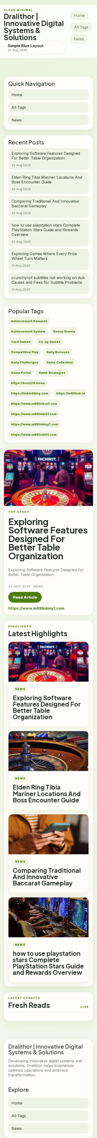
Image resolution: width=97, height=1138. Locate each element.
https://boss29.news (28, 383)
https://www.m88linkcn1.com (34, 403)
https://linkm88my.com (29, 393)
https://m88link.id (70, 393)
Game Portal (21, 372)
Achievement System (28, 331)
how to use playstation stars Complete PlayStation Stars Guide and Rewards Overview (48, 962)
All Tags (81, 27)
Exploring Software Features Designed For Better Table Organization (47, 707)
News (79, 39)
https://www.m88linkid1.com (34, 414)
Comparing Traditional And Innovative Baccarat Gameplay (47, 876)
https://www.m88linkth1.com (34, 434)
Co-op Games (50, 342)
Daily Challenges (24, 362)
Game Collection (59, 362)
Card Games (21, 342)
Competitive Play (24, 352)
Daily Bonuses (57, 352)
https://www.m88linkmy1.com (34, 424)
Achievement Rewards (29, 321)
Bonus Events (64, 331)
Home (79, 15)
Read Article (25, 597)
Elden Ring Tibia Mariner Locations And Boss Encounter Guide (47, 793)
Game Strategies (52, 372)
